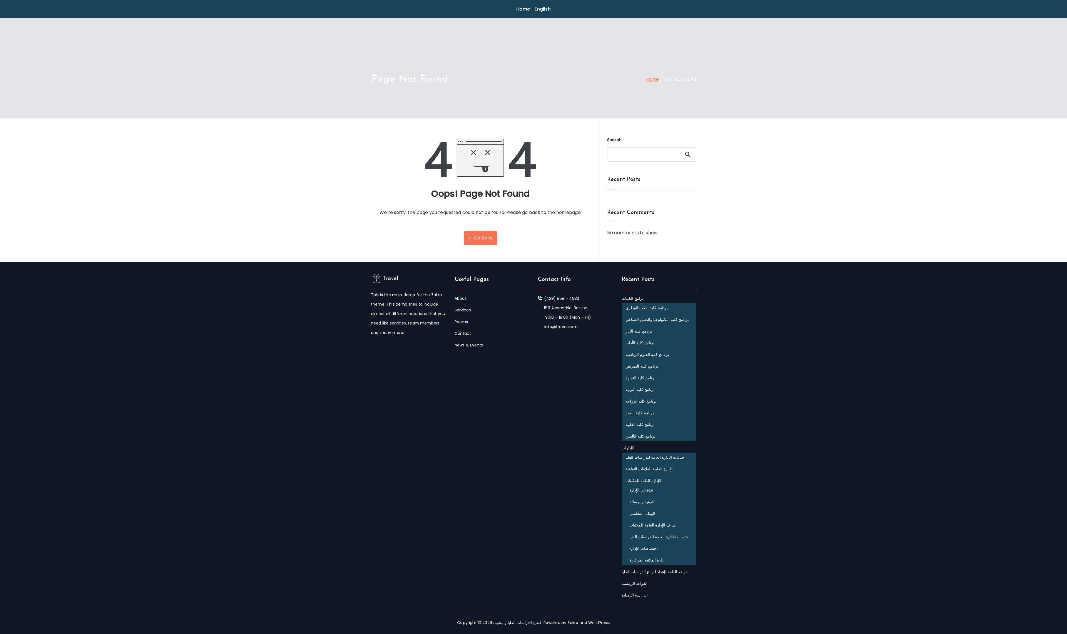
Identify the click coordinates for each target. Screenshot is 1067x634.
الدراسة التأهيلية (635, 595)
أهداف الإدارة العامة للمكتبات (653, 525)
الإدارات (628, 448)
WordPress (598, 622)
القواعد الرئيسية (634, 583)
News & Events (469, 345)
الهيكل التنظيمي (642, 513)
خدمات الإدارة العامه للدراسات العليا (655, 457)
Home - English (533, 9)
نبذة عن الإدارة (641, 490)
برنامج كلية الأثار (638, 331)
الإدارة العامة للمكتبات (643, 480)
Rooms (461, 322)
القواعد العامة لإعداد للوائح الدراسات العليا (656, 572)
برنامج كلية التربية (640, 389)
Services (463, 310)
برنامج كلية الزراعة (641, 401)
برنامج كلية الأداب (639, 343)
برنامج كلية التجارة (640, 378)
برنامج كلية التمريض (641, 366)
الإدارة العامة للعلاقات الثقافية (649, 469)
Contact (463, 333)
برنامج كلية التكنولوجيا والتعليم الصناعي (657, 319)
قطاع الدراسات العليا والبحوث (517, 622)
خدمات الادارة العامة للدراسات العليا (659, 537)
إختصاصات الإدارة (643, 548)
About (461, 298)
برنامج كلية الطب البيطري (646, 308)
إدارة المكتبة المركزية (647, 560)
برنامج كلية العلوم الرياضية (647, 354)
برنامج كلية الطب (639, 413)
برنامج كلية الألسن (640, 436)
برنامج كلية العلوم (640, 424)
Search (614, 140)
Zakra (572, 622)
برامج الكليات (633, 298)
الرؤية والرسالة (641, 502)
